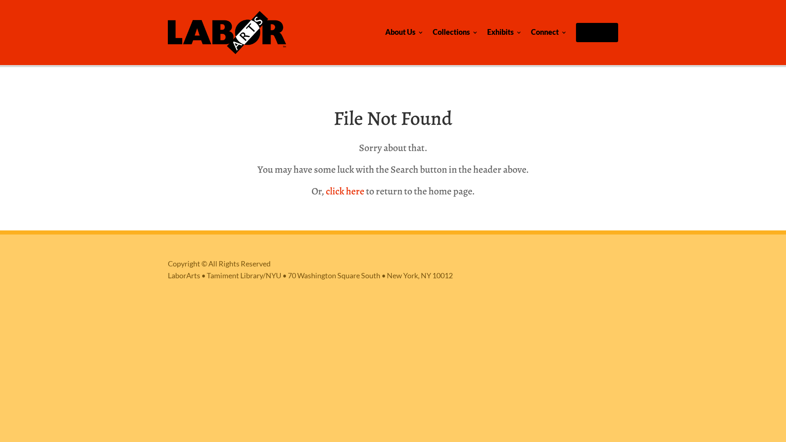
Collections (451, 32)
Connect (545, 32)
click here (345, 191)
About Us (400, 32)
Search (599, 32)
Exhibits (500, 32)
